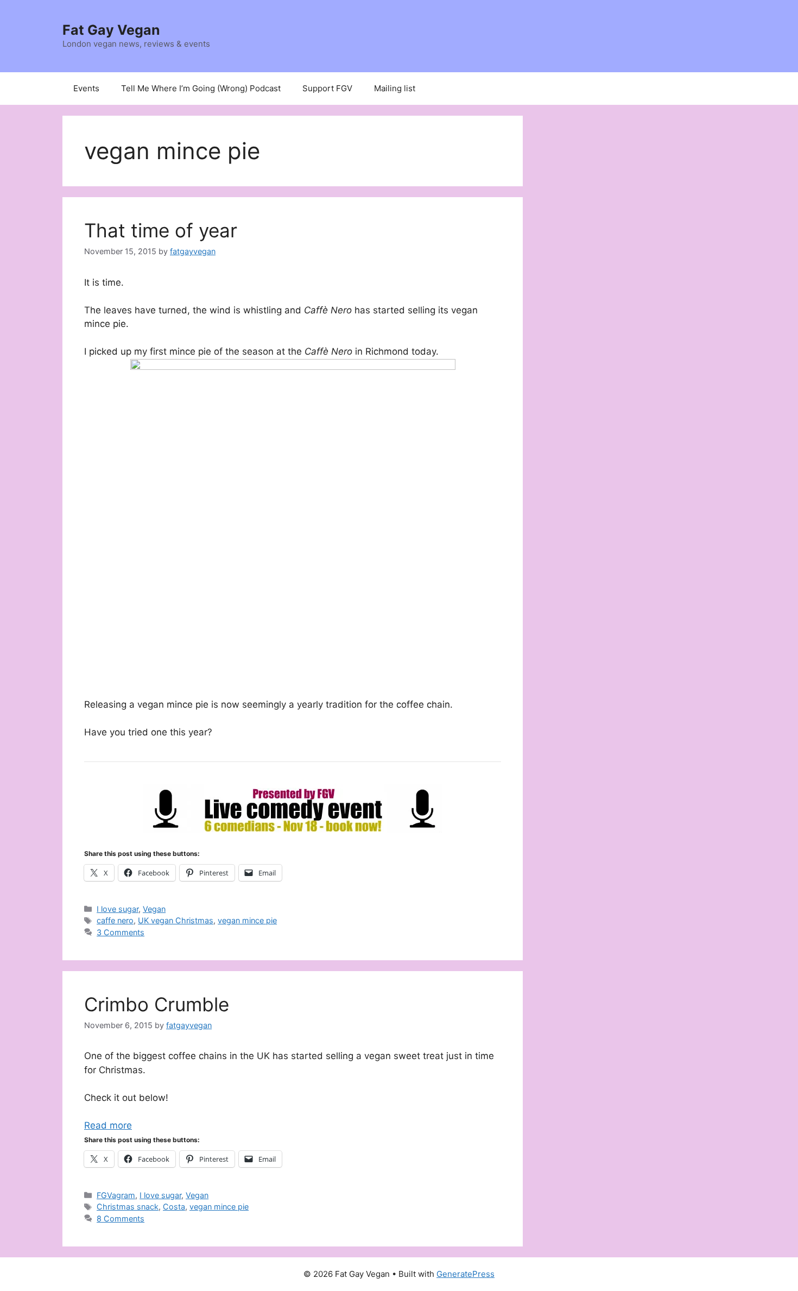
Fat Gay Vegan (111, 30)
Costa (174, 1206)
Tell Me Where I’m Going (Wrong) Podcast (201, 88)
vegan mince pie (247, 920)
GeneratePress (465, 1274)
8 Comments (120, 1218)
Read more (108, 1125)
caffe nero (115, 920)
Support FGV (327, 88)
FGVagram (116, 1195)
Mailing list (394, 88)
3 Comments (120, 932)
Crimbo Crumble (156, 1004)
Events (86, 88)
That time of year (160, 230)
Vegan (154, 909)
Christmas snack (128, 1206)
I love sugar (117, 909)
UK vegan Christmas (175, 920)
